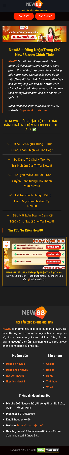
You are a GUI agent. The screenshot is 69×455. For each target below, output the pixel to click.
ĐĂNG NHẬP (45, 16)
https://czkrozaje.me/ (33, 110)
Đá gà (49, 375)
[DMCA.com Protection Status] (48, 450)
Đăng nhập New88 (17, 369)
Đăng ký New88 (15, 363)
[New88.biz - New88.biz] (34, 6)
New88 (12, 61)
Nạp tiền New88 (15, 381)
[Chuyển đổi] (9, 144)
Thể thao (51, 381)
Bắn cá (50, 369)
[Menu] (5, 6)
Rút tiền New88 (15, 375)
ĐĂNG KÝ (24, 16)
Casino (50, 363)
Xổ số (49, 387)
